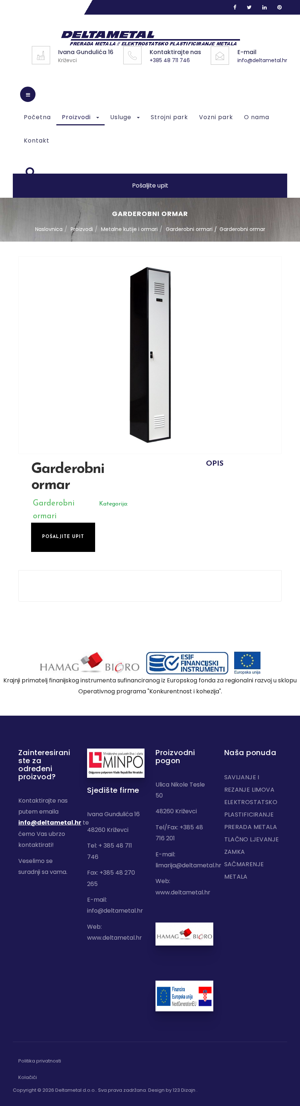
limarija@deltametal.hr (188, 865)
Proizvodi (77, 117)
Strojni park (169, 117)
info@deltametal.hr (262, 60)
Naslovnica (49, 229)
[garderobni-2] (150, 355)
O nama (256, 117)
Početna (37, 117)
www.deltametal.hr (114, 937)
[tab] (215, 464)
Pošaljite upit (150, 185)
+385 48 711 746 (170, 60)
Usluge (121, 117)
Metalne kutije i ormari (129, 229)
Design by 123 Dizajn (172, 1090)
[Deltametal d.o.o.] (150, 38)
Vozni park (216, 117)
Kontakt (36, 140)
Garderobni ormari (189, 229)
